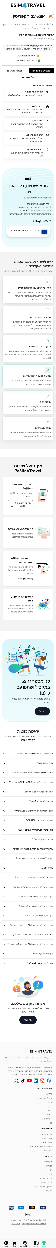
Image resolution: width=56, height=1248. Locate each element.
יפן (51, 1123)
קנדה (50, 1102)
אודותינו (49, 1166)
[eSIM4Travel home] (28, 5)
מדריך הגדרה (46, 1182)
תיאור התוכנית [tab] (14, 70)
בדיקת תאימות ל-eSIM (22, 504)
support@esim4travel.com (34, 1223)
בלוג (50, 1170)
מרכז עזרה (48, 1162)
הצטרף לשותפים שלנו (43, 1186)
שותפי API (48, 1150)
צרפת (50, 1106)
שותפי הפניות (47, 1138)
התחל (42, 711)
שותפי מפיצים (46, 1142)
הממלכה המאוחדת (44, 1098)
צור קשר (28, 1019)
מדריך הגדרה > (25, 578)
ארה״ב (49, 1094)
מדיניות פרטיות (46, 1178)
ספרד (50, 1110)
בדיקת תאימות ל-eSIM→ (40, 38)
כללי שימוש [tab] (28, 77)
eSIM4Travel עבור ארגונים (41, 1146)
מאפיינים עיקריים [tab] (41, 70)
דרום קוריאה (47, 1119)
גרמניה (49, 1114)
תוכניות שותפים (46, 1134)
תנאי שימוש (47, 1174)
